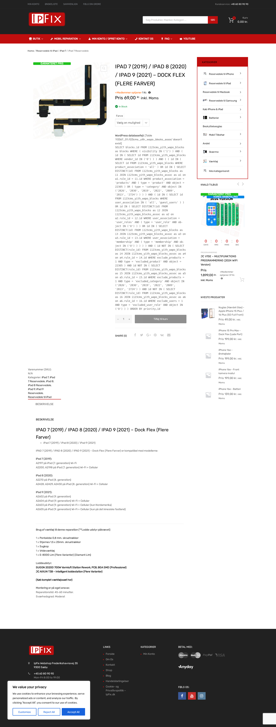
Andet (206, 143)
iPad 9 (31, 389)
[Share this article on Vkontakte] (161, 335)
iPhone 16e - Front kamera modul (229, 371)
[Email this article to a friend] (168, 335)
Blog (108, 675)
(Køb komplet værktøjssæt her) (54, 579)
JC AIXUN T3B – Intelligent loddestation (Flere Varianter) (69, 571)
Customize (24, 712)
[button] (104, 68)
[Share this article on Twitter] (141, 335)
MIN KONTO (33, 4)
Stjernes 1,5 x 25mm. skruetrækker (60, 542)
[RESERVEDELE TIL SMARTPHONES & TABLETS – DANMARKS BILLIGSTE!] (47, 26)
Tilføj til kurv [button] (242, 279)
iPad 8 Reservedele (39, 385)
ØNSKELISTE (51, 4)
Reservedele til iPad (46, 51)
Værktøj (213, 161)
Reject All (49, 712)
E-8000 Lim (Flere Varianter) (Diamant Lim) (65, 554)
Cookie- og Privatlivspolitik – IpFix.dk (116, 690)
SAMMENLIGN (70, 4)
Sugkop (44, 546)
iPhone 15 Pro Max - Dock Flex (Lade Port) (230, 332)
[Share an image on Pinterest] (154, 335)
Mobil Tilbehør (217, 134)
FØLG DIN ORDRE (92, 4)
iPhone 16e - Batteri (230, 389)
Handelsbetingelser (117, 681)
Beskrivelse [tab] (44, 404)
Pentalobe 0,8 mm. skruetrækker (59, 538)
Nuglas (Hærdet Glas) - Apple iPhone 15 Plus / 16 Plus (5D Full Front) (231, 311)
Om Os (109, 659)
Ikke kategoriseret (219, 171)
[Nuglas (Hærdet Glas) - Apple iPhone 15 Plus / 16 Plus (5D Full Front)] (208, 319)
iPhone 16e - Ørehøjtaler (225, 352)
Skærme (214, 151)
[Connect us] (182, 696)
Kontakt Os (146, 38)
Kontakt (110, 664)
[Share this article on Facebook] (134, 335)
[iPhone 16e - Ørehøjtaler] (208, 362)
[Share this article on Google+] (148, 335)
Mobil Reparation (66, 38)
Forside (110, 654)
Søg (213, 20)
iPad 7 (63, 51)
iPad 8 (50, 381)
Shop (109, 670)
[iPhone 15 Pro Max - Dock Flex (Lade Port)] (208, 342)
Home (31, 51)
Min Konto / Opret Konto (108, 38)
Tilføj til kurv (161, 319)
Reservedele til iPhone (221, 74)
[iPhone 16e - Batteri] (208, 401)
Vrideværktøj (47, 550)
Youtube (189, 38)
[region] (49, 700)
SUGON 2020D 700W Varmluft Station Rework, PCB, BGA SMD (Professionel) (81, 567)
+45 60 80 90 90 (239, 4)
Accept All (73, 712)
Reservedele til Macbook (216, 92)
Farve (119, 115)
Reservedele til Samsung (223, 100)
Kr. (131, 92)
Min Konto (149, 654)
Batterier (214, 118)
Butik (36, 38)
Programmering (209, 252)
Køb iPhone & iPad (213, 109)
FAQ (167, 38)
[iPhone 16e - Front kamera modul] (208, 381)
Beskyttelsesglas (212, 126)
